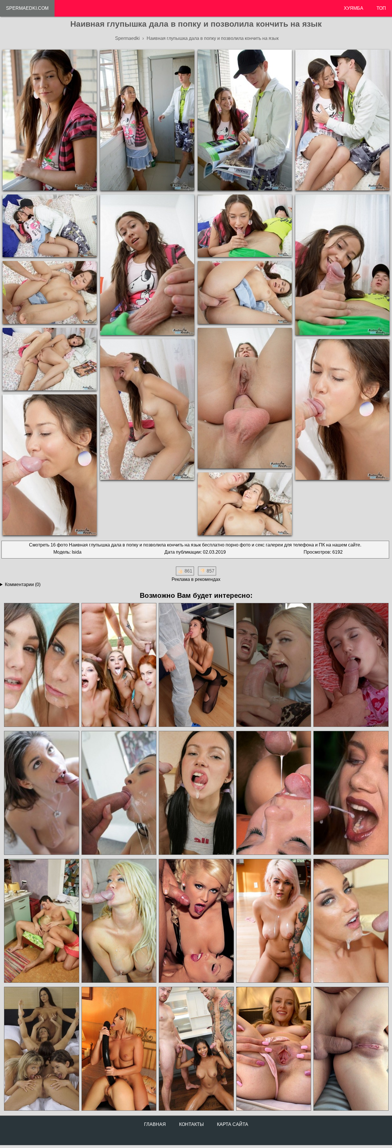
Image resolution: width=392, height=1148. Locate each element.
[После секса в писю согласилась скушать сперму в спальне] (41, 793)
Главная (155, 1124)
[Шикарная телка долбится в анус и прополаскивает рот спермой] (273, 793)
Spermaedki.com (27, 8)
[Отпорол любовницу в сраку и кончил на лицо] (351, 921)
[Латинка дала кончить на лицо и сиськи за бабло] (119, 793)
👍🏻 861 (185, 571)
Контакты (191, 1124)
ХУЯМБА (353, 8)
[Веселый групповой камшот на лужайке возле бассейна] (119, 665)
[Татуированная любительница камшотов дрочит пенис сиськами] (273, 921)
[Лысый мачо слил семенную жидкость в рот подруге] (119, 921)
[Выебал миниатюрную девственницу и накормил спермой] (351, 665)
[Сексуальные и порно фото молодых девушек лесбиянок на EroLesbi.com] (41, 1049)
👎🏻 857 (207, 571)
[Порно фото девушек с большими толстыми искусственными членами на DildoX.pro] (119, 1049)
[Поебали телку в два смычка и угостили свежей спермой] (196, 793)
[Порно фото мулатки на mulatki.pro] (196, 1049)
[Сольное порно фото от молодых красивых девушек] (273, 1049)
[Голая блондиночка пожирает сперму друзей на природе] (351, 793)
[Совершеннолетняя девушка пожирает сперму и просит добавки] (41, 921)
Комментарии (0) (22, 584)
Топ (381, 8)
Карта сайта (232, 1124)
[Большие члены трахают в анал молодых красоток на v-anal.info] (351, 1049)
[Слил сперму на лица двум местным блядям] (41, 665)
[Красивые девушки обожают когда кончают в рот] (196, 921)
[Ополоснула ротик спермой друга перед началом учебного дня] (273, 665)
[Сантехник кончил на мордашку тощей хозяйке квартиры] (196, 665)
